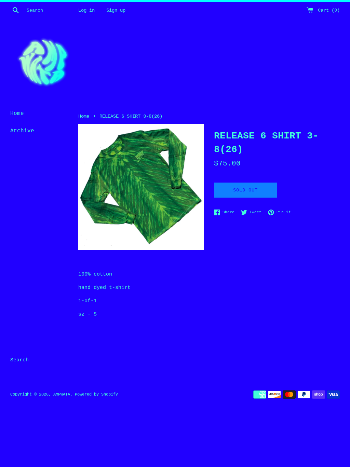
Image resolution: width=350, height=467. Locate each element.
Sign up (115, 10)
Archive (22, 131)
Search (19, 360)
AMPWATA (61, 394)
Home (17, 113)
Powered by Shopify (96, 394)
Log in (86, 10)
